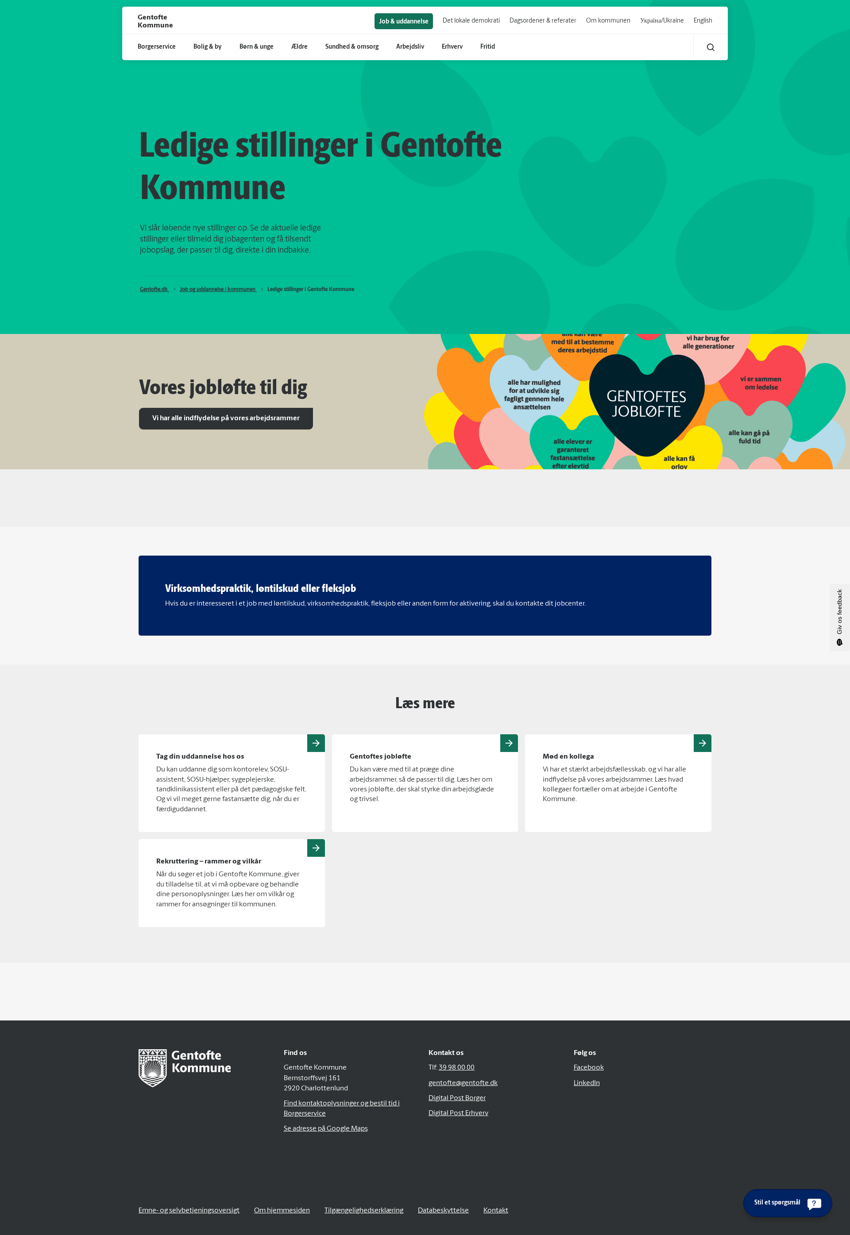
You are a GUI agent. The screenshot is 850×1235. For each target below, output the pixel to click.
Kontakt (495, 1210)
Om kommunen (608, 21)
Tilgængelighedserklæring (364, 1210)
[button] (711, 47)
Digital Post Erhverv (458, 1113)
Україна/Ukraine (662, 21)
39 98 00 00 (457, 1067)
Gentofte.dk (154, 289)
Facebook (589, 1067)
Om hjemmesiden (282, 1210)
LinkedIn (587, 1083)
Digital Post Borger (457, 1098)
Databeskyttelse (443, 1210)
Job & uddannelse (404, 22)
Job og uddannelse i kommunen (218, 289)
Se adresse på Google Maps (326, 1128)
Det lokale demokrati (471, 21)
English (703, 21)
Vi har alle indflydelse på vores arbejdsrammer (226, 418)
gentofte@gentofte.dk (463, 1083)
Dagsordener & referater (543, 21)
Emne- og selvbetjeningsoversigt (189, 1210)
